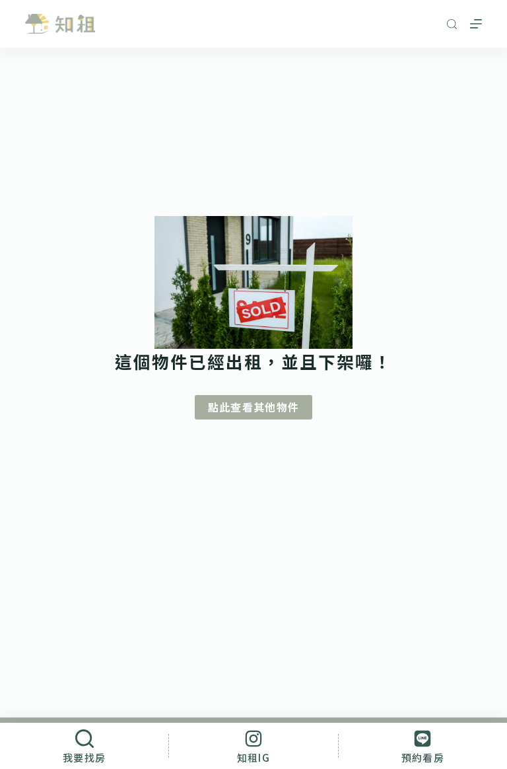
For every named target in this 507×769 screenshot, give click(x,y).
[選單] (476, 24)
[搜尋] (452, 24)
